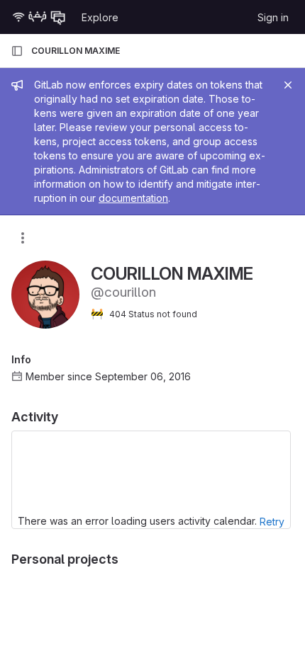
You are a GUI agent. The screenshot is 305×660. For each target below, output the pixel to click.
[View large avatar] (45, 294)
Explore (100, 17)
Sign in (273, 17)
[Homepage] (39, 17)
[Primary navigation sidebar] (17, 51)
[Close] (287, 84)
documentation (133, 198)
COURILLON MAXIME (75, 50)
